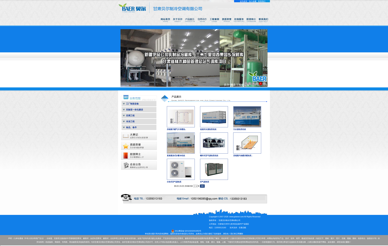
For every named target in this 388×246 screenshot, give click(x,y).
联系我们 (261, 1)
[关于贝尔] (178, 25)
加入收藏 (252, 1)
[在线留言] (239, 25)
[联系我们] (264, 25)
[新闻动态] (202, 25)
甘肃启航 (242, 228)
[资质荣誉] (227, 25)
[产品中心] (190, 25)
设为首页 (243, 1)
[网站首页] (165, 25)
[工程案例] (215, 25)
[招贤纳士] (251, 25)
